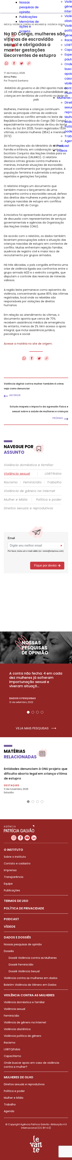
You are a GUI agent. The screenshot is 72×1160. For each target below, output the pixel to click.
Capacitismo (12, 1056)
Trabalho (54, 482)
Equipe (8, 884)
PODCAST (11, 919)
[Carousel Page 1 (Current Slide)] (28, 712)
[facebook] (12, 41)
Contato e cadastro (17, 863)
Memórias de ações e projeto (29, 26)
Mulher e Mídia (16, 499)
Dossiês (9, 951)
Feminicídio (32, 482)
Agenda (9, 1111)
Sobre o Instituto (15, 857)
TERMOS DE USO (16, 901)
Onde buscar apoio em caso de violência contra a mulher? (31, 1065)
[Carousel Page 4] (42, 712)
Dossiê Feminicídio (21, 964)
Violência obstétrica (17, 1029)
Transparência (13, 877)
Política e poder (48, 499)
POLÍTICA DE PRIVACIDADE (24, 908)
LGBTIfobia (53, 473)
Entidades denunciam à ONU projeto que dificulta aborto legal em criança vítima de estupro (35, 774)
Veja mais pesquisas (32, 728)
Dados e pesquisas (22, 698)
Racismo (11, 482)
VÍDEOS (9, 926)
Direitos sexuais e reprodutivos (28, 508)
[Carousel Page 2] (32, 712)
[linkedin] (13, 50)
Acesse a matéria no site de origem (28, 344)
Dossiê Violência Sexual (24, 971)
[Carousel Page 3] (37, 712)
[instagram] (13, 36)
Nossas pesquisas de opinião (29, 7)
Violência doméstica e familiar (28, 465)
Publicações (28, 17)
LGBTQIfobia (12, 1049)
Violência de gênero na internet (29, 491)
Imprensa (10, 870)
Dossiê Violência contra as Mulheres (33, 958)
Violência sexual (17, 473)
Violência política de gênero (22, 1036)
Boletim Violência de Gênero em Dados (30, 985)
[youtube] (13, 45)
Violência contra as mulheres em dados (30, 978)
